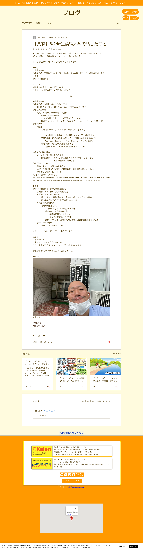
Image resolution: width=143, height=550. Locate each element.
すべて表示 (117, 354)
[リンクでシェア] (49, 336)
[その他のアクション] (109, 37)
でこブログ (27, 23)
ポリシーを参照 (85, 547)
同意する (133, 546)
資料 (49, 23)
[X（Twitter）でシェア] (39, 336)
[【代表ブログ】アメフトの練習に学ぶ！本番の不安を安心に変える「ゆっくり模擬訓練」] (105, 366)
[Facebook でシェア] (34, 336)
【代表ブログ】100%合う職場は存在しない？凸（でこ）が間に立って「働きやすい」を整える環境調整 (71, 379)
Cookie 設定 (122, 546)
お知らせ (39, 23)
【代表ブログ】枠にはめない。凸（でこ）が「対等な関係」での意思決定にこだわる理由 (37, 362)
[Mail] (78, 474)
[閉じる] (140, 546)
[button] (118, 23)
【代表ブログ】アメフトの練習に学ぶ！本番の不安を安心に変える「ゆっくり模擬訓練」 (105, 379)
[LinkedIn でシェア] (44, 336)
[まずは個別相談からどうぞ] (72, 475)
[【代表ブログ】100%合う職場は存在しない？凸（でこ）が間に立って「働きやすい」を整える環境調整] (71, 366)
